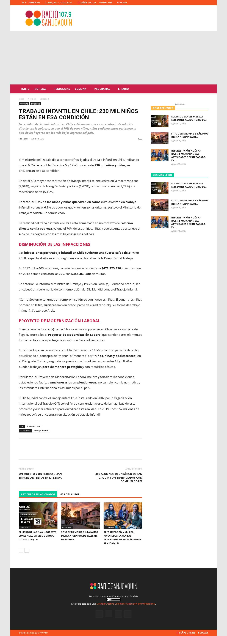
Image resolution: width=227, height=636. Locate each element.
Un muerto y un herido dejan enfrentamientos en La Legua (40, 475)
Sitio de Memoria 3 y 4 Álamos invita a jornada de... (189, 135)
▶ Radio (123, 89)
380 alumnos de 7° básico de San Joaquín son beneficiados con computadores (118, 477)
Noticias (40, 89)
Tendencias (62, 89)
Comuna (80, 89)
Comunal (25, 527)
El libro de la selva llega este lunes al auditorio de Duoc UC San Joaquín (37, 535)
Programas (102, 89)
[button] (204, 89)
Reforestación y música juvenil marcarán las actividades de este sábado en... (188, 155)
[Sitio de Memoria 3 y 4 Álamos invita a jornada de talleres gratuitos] (80, 515)
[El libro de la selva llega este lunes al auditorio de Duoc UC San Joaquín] (38, 515)
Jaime (26, 138)
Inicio (25, 89)
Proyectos (105, 2)
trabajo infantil (41, 430)
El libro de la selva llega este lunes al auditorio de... (189, 118)
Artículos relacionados (38, 494)
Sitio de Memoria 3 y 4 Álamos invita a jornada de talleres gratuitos (79, 535)
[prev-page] (21, 550)
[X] (199, 2)
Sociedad (35, 104)
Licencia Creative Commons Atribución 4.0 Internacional (125, 603)
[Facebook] (188, 2)
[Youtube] (205, 2)
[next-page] (26, 550)
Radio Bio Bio (33, 426)
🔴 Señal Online (86, 2)
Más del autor (69, 494)
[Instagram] (193, 2)
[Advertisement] (113, 58)
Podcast (122, 2)
